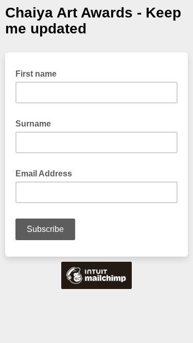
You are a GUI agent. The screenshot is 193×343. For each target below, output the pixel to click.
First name (39, 73)
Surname (36, 123)
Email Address (46, 172)
